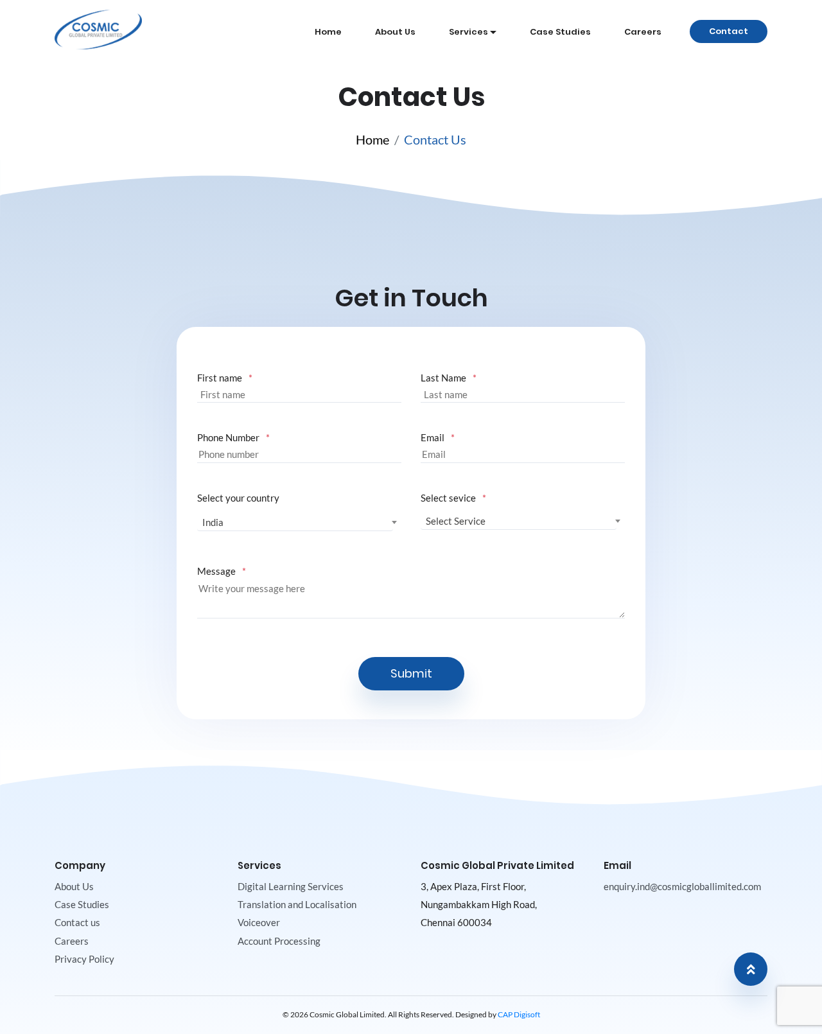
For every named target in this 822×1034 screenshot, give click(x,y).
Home (328, 32)
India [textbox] (212, 522)
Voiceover (259, 922)
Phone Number (228, 437)
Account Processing (279, 941)
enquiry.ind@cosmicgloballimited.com (682, 886)
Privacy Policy (84, 959)
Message (216, 571)
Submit (411, 673)
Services (475, 31)
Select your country (238, 498)
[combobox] (295, 522)
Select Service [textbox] (455, 521)
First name (219, 377)
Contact (728, 31)
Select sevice (448, 498)
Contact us (77, 922)
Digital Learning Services (291, 886)
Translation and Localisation (297, 904)
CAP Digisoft (519, 1014)
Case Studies (560, 32)
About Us (395, 32)
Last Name (443, 377)
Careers (642, 32)
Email (432, 437)
